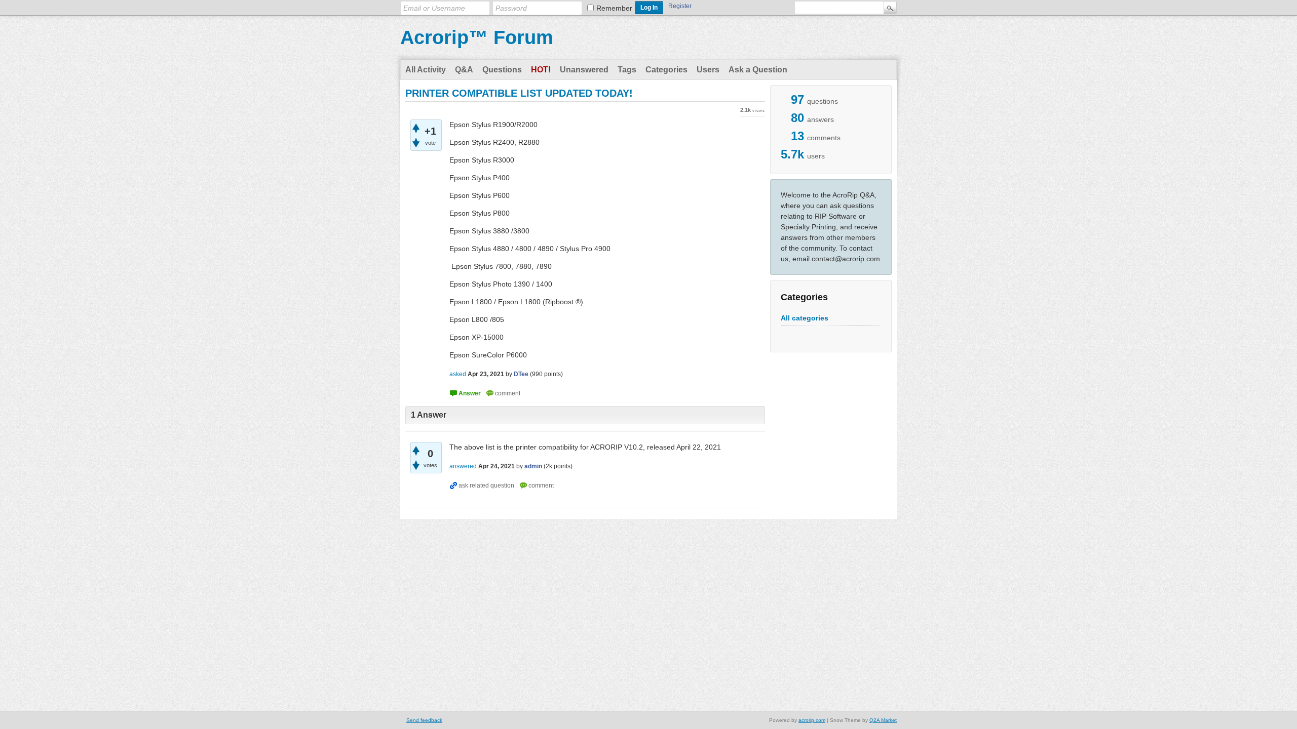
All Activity (425, 69)
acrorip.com (811, 720)
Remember (614, 8)
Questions (502, 69)
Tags (627, 69)
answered (463, 466)
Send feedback (424, 720)
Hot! (541, 69)
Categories (666, 69)
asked (457, 374)
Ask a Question (758, 69)
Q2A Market (883, 720)
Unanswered (584, 69)
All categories (804, 318)
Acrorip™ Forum (476, 37)
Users (708, 69)
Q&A (464, 69)
